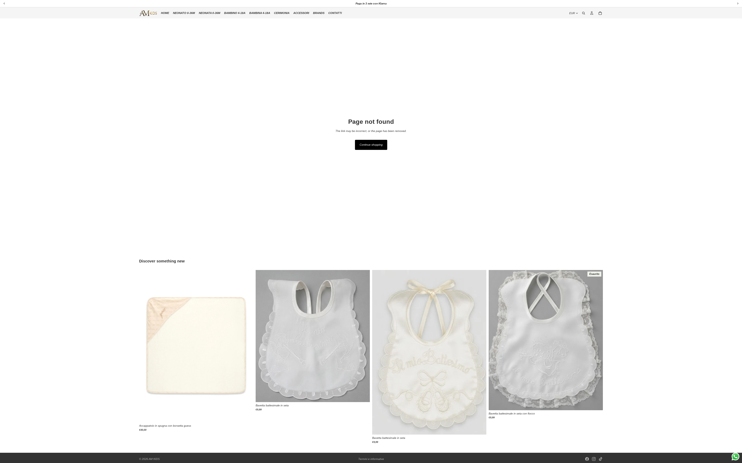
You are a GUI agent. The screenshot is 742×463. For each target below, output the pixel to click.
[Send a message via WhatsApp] (735, 456)
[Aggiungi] (247, 416)
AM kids (154, 458)
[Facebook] (587, 459)
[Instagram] (593, 459)
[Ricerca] (583, 13)
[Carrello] (600, 13)
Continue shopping (371, 144)
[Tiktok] (600, 459)
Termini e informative (371, 458)
